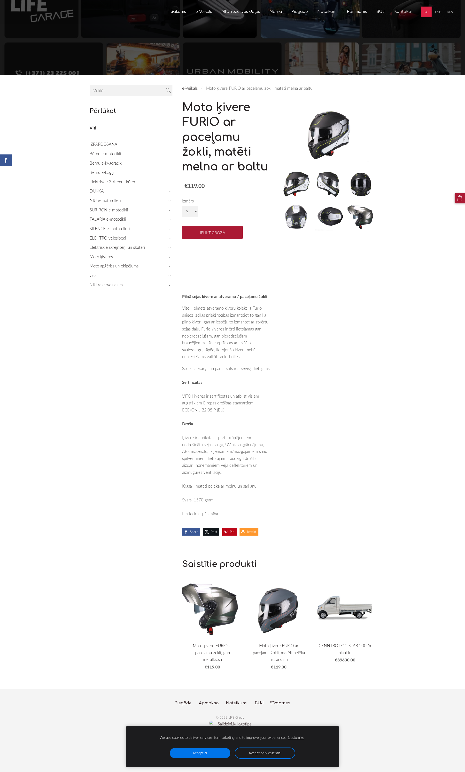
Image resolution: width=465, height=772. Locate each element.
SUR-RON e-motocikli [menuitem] (109, 210)
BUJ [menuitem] (380, 11)
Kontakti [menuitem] (402, 11)
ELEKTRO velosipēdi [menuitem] (108, 238)
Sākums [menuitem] (178, 11)
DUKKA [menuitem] (97, 191)
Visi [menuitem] (93, 128)
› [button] (170, 191)
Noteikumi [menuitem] (327, 11)
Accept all (200, 752)
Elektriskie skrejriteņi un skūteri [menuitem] (117, 247)
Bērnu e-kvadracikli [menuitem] (107, 163)
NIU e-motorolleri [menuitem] (105, 200)
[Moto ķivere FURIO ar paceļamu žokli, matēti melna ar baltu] (296, 184)
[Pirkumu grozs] (460, 198)
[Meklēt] (168, 90)
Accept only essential (265, 752)
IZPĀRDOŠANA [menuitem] (103, 144)
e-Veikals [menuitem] (203, 11)
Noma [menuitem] (276, 11)
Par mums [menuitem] (357, 11)
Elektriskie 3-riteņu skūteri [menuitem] (113, 182)
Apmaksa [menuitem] (209, 703)
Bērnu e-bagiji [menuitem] (102, 172)
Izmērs (188, 201)
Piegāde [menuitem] (299, 11)
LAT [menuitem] (426, 12)
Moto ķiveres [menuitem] (101, 256)
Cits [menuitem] (93, 275)
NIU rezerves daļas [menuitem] (241, 11)
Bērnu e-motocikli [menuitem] (105, 153)
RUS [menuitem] (450, 12)
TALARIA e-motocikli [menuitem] (108, 219)
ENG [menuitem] (438, 12)
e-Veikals (190, 88)
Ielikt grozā (212, 232)
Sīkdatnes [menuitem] (280, 703)
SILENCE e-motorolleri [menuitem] (110, 228)
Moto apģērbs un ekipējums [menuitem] (114, 266)
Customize (296, 737)
